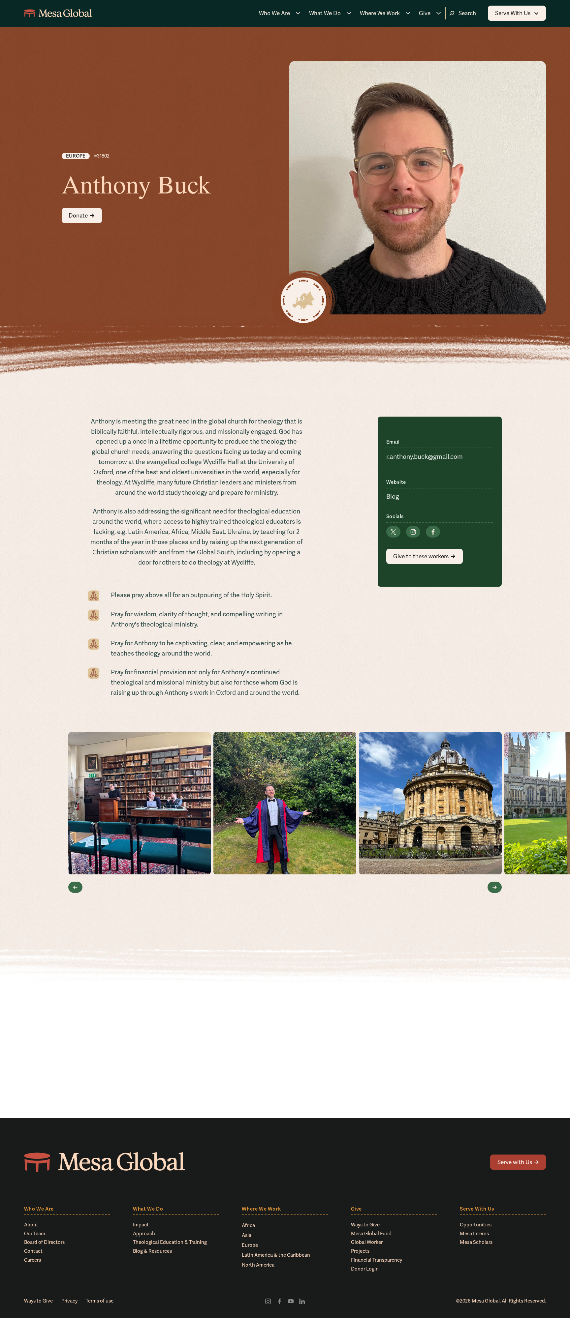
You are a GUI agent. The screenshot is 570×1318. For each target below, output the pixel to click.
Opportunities (475, 1224)
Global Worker (367, 1242)
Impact (141, 1224)
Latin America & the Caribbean (276, 1255)
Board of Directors (44, 1242)
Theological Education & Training (170, 1242)
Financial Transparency (376, 1260)
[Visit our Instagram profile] (267, 1300)
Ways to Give (365, 1224)
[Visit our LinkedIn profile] (301, 1300)
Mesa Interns (474, 1233)
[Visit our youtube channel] (290, 1300)
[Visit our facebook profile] (279, 1300)
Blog (392, 496)
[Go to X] (393, 531)
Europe (250, 1245)
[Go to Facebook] (433, 531)
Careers (32, 1260)
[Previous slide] (75, 887)
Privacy (69, 1301)
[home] (58, 13)
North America (258, 1265)
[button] (280, 13)
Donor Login (365, 1269)
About (31, 1224)
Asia (246, 1235)
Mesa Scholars (476, 1242)
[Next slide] (495, 887)
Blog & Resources (152, 1251)
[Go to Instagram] (413, 531)
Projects (360, 1251)
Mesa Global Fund (371, 1233)
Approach (144, 1233)
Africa (248, 1225)
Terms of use (99, 1301)
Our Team (34, 1233)
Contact (33, 1251)
